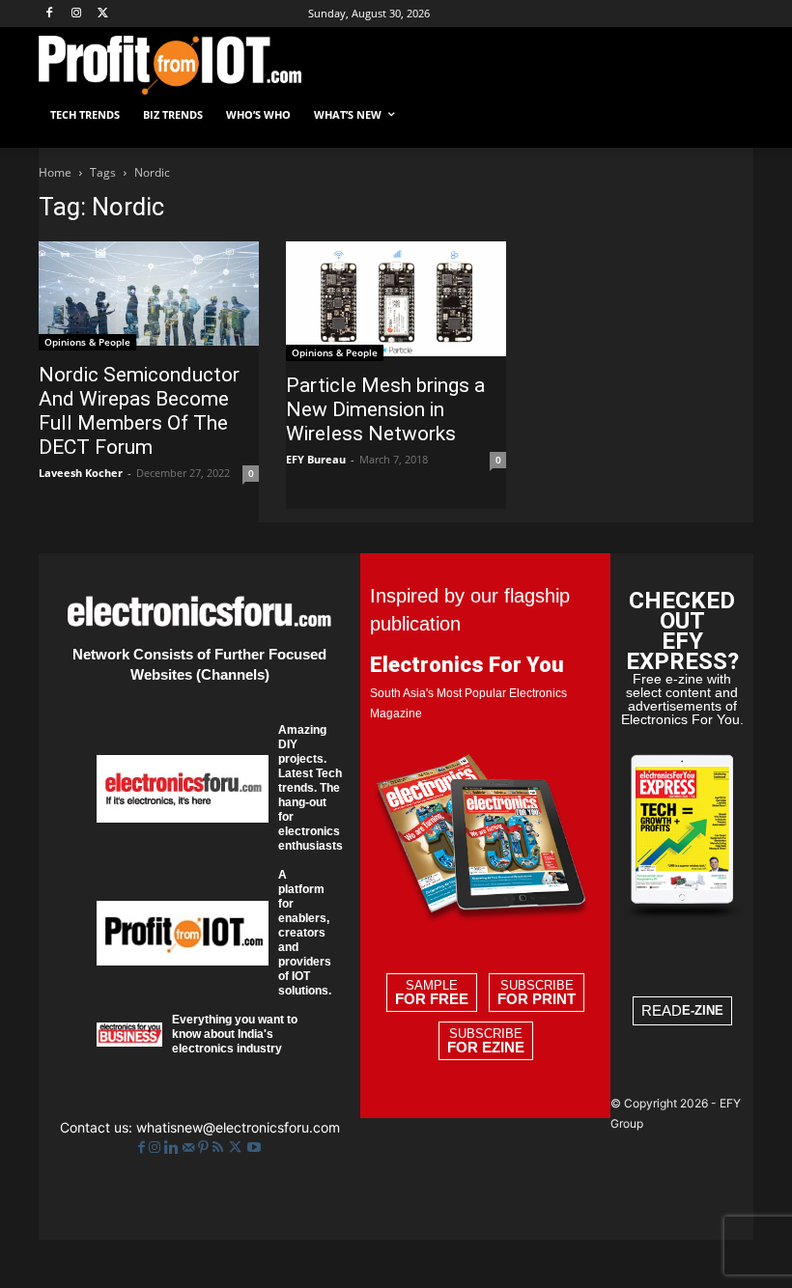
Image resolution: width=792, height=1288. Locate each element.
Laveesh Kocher (81, 472)
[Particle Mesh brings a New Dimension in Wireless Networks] (396, 301)
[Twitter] (237, 1147)
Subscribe (536, 992)
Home (55, 172)
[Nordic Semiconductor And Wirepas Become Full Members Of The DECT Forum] (149, 296)
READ (682, 1010)
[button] (730, 115)
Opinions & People (87, 342)
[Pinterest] (205, 1147)
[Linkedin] (173, 1147)
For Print (536, 999)
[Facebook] (50, 14)
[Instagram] (77, 14)
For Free (431, 999)
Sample (431, 992)
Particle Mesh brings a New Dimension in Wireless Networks (385, 409)
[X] (104, 14)
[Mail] (190, 1147)
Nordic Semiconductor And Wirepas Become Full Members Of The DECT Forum (139, 411)
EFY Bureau (316, 459)
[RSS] (219, 1147)
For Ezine (485, 1047)
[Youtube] (254, 1147)
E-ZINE (702, 1010)
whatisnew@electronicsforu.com (238, 1127)
